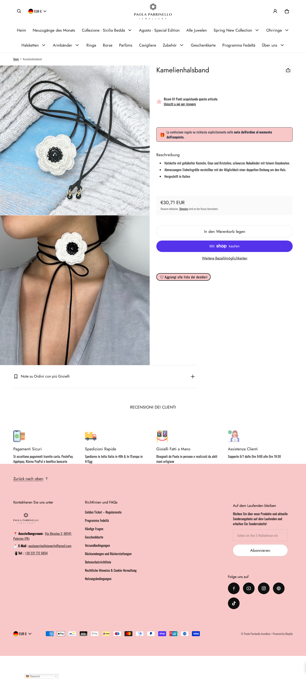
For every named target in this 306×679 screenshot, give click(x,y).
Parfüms (125, 45)
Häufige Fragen (94, 528)
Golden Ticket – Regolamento (103, 512)
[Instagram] (264, 588)
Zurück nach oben (28, 478)
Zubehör (170, 45)
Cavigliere (147, 45)
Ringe (91, 45)
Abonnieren (260, 550)
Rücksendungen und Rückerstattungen (108, 553)
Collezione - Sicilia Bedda (103, 30)
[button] (19, 11)
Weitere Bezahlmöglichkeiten (224, 258)
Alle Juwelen (196, 30)
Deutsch (34, 676)
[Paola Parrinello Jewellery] (153, 11)
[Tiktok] (234, 603)
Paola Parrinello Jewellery (257, 634)
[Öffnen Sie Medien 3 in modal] (75, 290)
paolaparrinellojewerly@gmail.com (50, 545)
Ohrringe (274, 30)
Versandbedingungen (97, 545)
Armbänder (62, 45)
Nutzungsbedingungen (98, 578)
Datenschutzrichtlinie (98, 561)
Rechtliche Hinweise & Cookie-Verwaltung (111, 570)
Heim (21, 30)
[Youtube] (249, 588)
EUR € (38, 11)
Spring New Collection (233, 30)
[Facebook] (234, 588)
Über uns (269, 45)
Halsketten (30, 45)
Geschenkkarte (203, 45)
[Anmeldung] (275, 11)
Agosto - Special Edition (159, 30)
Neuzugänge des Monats (54, 30)
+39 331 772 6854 (36, 553)
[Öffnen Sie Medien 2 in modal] (75, 140)
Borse (107, 45)
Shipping (183, 209)
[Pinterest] (279, 588)
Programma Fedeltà (238, 45)
